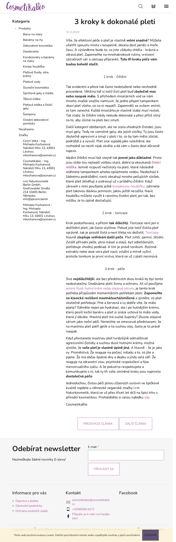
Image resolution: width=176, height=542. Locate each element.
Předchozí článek (98, 424)
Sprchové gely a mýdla (38, 93)
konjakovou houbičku (128, 186)
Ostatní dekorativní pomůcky (35, 122)
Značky (23, 135)
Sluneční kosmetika (36, 88)
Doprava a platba (26, 501)
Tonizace (152, 232)
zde (147, 397)
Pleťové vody (31, 82)
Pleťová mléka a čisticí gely (37, 106)
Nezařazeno (26, 129)
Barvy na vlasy (32, 34)
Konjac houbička (33, 66)
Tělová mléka (31, 99)
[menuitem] (34, 148)
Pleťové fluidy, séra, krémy (36, 74)
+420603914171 (83, 509)
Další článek (135, 424)
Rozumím (150, 535)
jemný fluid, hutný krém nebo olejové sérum (100, 288)
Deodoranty (31, 51)
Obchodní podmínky (28, 506)
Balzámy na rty (33, 40)
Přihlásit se (104, 469)
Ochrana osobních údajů (31, 511)
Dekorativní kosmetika (37, 46)
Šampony (29, 114)
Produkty (25, 28)
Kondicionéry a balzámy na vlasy (38, 59)
